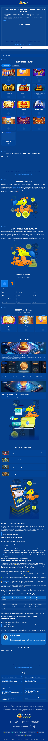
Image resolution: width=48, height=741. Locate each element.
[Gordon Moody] (35, 722)
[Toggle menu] (2, 3)
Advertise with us (6, 739)
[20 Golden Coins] (24, 123)
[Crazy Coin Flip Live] (8, 75)
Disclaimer (26, 739)
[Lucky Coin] (8, 108)
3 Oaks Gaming (6, 581)
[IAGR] (10, 722)
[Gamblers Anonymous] (17, 722)
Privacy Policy (20, 739)
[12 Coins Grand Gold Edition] (39, 91)
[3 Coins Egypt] (8, 91)
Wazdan (4, 573)
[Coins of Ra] (39, 75)
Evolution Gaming (6, 570)
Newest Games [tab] (16, 65)
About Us (13, 739)
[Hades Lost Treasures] (39, 123)
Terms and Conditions (34, 739)
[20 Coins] (24, 91)
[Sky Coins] (24, 108)
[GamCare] (25, 722)
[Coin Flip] (8, 139)
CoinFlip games (16, 187)
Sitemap (42, 739)
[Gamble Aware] (21, 726)
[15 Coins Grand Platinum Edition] (39, 108)
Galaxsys (5, 585)
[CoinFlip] (24, 75)
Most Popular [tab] (7, 65)
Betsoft (4, 577)
